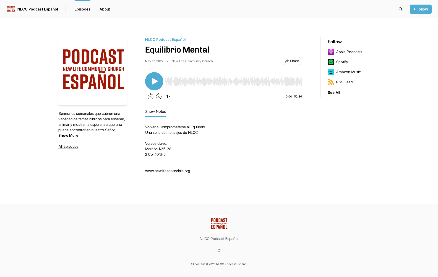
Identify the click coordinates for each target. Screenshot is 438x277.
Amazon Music (348, 72)
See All (334, 92)
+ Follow (420, 9)
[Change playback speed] (168, 96)
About (104, 9)
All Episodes (68, 146)
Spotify (342, 62)
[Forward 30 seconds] (159, 96)
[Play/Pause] (154, 81)
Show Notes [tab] (155, 111)
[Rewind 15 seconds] (150, 96)
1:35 (162, 149)
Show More (68, 135)
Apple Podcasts (349, 52)
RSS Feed (344, 82)
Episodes (82, 9)
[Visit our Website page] (219, 251)
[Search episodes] (400, 9)
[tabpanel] (223, 151)
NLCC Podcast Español (37, 9)
